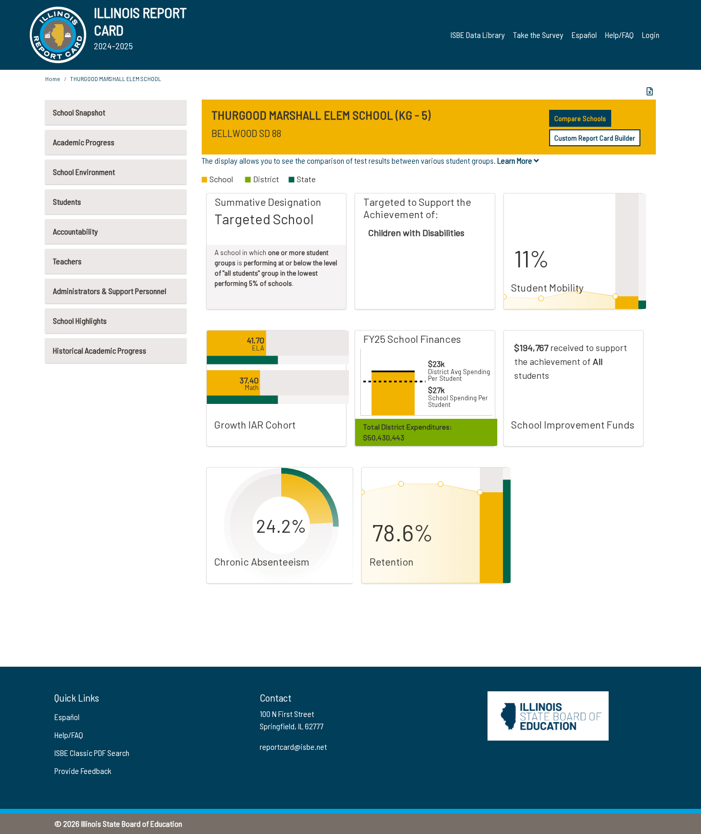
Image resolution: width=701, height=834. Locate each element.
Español (584, 35)
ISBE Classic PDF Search (91, 753)
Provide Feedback (82, 770)
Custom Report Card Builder (594, 137)
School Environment (84, 172)
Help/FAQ (619, 35)
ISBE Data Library (478, 35)
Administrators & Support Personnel (109, 291)
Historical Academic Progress (99, 350)
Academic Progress (83, 142)
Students (67, 201)
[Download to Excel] (650, 91)
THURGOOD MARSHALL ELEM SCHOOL (115, 78)
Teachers (67, 261)
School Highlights (80, 320)
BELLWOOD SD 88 (246, 133)
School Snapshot (79, 112)
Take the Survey (538, 35)
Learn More (515, 160)
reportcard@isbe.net (293, 746)
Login (650, 35)
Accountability (75, 231)
